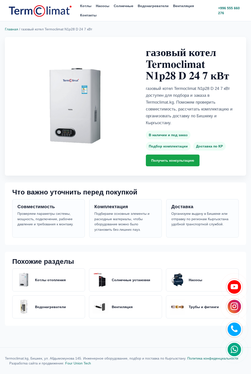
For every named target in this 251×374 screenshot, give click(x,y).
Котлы (85, 6)
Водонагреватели (153, 6)
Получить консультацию (172, 160)
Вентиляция (183, 6)
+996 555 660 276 (229, 10)
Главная (11, 29)
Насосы (102, 6)
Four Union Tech (78, 363)
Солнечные (123, 6)
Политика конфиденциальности (212, 358)
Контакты (88, 15)
